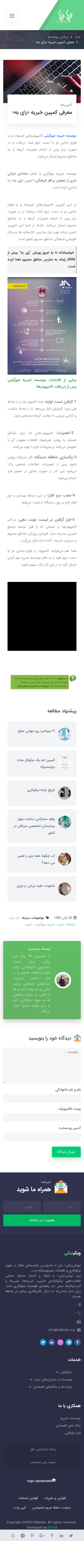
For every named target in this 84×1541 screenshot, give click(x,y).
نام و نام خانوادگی (68, 1089)
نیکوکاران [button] (66, 1372)
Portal (52, 1527)
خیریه (28, 924)
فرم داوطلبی (73, 1433)
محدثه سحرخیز (39, 949)
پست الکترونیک (69, 1109)
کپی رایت (19, 1507)
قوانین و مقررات (55, 1498)
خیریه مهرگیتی (44, 924)
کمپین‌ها (66, 104)
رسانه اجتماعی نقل (43, 1449)
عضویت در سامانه (42, 1220)
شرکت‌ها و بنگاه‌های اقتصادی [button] (52, 1386)
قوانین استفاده (28, 1498)
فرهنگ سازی (65, 924)
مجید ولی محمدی (43, 1462)
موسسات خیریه (70, 1418)
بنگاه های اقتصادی (68, 1425)
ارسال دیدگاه (66, 1152)
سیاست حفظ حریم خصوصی (51, 1507)
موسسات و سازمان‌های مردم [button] (53, 1379)
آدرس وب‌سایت (70, 1128)
